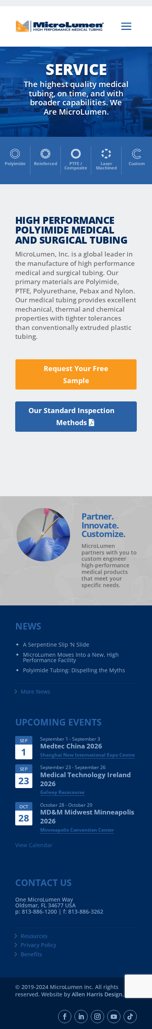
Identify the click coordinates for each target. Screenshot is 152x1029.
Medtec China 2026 (71, 745)
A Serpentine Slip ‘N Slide (56, 644)
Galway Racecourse (62, 792)
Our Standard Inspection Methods (71, 416)
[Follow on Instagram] (97, 1016)
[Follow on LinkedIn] (81, 1016)
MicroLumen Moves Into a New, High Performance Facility (71, 657)
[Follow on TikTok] (130, 1016)
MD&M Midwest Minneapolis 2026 (87, 816)
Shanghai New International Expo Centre (87, 755)
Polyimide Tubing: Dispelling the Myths (74, 670)
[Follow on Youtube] (113, 1016)
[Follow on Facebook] (64, 1016)
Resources (34, 936)
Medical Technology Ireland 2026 (85, 779)
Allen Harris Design (97, 994)
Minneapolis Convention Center (77, 830)
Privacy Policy (38, 945)
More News (35, 691)
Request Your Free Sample (76, 374)
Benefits (31, 954)
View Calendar (34, 845)
